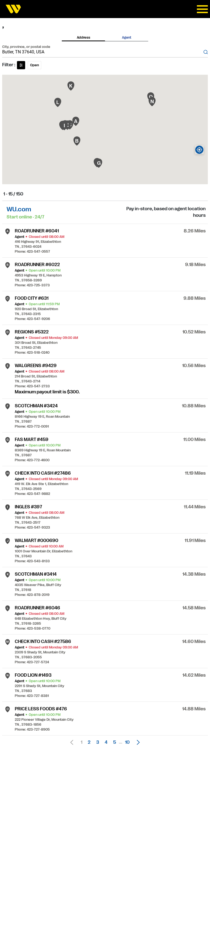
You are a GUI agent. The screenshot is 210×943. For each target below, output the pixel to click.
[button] (136, 742)
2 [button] (89, 742)
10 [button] (127, 742)
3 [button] (97, 742)
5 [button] (114, 742)
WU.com (19, 209)
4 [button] (106, 742)
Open (34, 65)
